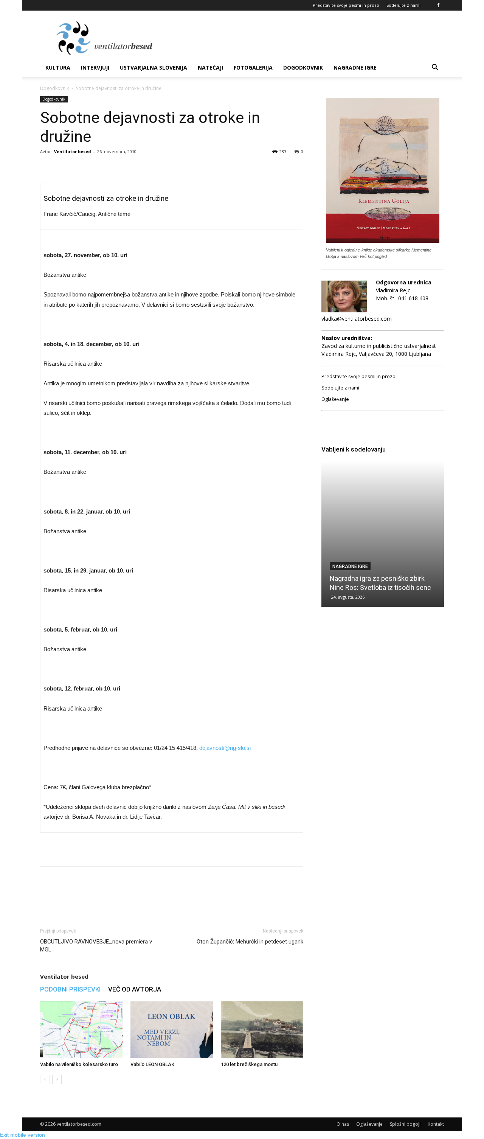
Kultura (57, 67)
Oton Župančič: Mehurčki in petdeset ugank (250, 941)
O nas (343, 1124)
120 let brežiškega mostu (249, 1064)
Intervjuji (95, 67)
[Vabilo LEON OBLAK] (171, 1029)
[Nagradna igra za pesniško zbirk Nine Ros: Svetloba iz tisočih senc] (382, 534)
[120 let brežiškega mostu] (262, 1029)
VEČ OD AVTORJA (134, 989)
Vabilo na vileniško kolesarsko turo (79, 1064)
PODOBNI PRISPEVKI (70, 989)
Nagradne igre (355, 67)
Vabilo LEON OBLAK (152, 1064)
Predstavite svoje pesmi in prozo (346, 5)
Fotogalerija (253, 67)
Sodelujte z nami (403, 5)
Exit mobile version (22, 1135)
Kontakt (436, 1124)
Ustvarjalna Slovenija (153, 67)
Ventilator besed (72, 151)
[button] (435, 68)
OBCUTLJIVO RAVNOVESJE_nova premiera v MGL (96, 945)
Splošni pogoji (405, 1124)
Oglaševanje (335, 399)
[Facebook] (438, 5)
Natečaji (210, 67)
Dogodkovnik (303, 67)
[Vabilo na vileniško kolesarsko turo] (81, 1029)
